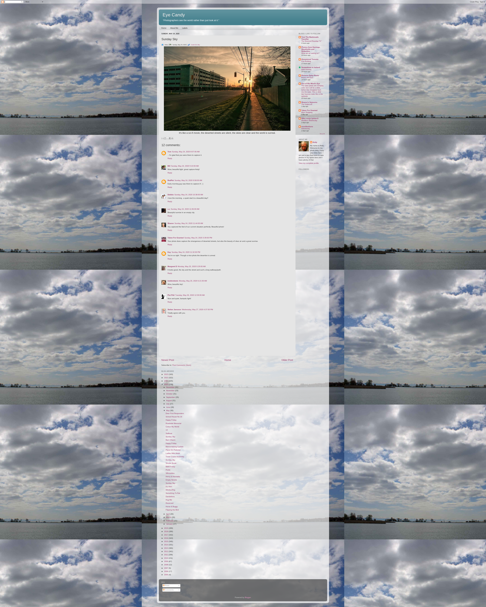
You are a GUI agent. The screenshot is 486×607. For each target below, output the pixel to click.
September (171, 397)
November (170, 391)
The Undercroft (306, 104)
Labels (185, 28)
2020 (166, 384)
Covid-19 (193, 44)
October (169, 394)
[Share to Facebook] (170, 138)
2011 (166, 555)
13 (167, 430)
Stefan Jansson (174, 310)
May (168, 410)
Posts (166, 586)
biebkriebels (173, 281)
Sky (199, 44)
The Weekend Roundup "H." (311, 41)
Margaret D (172, 266)
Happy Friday (171, 420)
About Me (174, 28)
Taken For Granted (176, 238)
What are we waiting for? (310, 53)
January (169, 524)
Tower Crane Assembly (175, 457)
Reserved (169, 503)
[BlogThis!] (165, 138)
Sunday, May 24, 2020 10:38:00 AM (188, 195)
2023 (166, 374)
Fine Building (306, 61)
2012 (166, 551)
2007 (166, 568)
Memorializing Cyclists (174, 447)
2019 (166, 528)
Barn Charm (170, 440)
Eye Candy (174, 14)
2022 (166, 378)
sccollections (307, 127)
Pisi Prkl (171, 295)
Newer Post (167, 360)
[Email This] (162, 138)
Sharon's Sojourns (309, 102)
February (170, 521)
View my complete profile (309, 163)
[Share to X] (167, 138)
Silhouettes (170, 473)
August (169, 401)
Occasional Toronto (309, 59)
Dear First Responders (175, 413)
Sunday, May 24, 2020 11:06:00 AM (185, 209)
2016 (166, 538)
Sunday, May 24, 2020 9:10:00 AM (185, 166)
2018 (166, 531)
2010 (166, 558)
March (169, 517)
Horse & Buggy (172, 507)
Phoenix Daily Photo (310, 75)
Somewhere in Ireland (310, 67)
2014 (166, 545)
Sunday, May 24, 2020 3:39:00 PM (198, 238)
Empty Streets (171, 480)
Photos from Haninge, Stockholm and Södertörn (310, 49)
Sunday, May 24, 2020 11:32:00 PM (186, 252)
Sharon (171, 223)
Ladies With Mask (173, 453)
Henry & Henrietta (173, 477)
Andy (315, 142)
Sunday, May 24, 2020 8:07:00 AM (186, 152)
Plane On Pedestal (173, 450)
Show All (322, 133)
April (168, 514)
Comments (169, 590)
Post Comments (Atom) (181, 365)
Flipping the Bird (172, 510)
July (168, 404)
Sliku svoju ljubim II (309, 118)
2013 (166, 548)
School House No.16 (174, 417)
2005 (166, 575)
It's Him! (169, 487)
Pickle (168, 470)
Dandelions (170, 497)
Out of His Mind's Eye (310, 84)
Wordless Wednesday (309, 120)
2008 (166, 565)
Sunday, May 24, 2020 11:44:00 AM (189, 223)
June (168, 407)
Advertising (305, 129)
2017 (166, 535)
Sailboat (169, 433)
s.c (169, 209)
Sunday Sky (170, 437)
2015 (166, 541)
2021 (166, 381)
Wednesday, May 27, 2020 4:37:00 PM (197, 310)
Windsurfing (170, 490)
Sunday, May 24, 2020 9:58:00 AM (188, 180)
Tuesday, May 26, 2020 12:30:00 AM (190, 295)
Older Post (287, 360)
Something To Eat (173, 493)
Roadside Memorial (173, 423)
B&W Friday (170, 467)
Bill (169, 166)
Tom (169, 152)
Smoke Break (171, 463)
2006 (166, 571)
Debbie (171, 195)
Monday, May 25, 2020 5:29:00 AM (192, 266)
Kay (169, 252)
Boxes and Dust (307, 77)
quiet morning (306, 69)
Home (163, 28)
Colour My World (172, 427)
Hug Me (169, 500)
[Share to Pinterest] (172, 138)
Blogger (248, 597)
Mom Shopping (306, 112)
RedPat (171, 180)
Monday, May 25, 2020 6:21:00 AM (193, 281)
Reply (170, 158)
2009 (166, 561)
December (170, 387)
